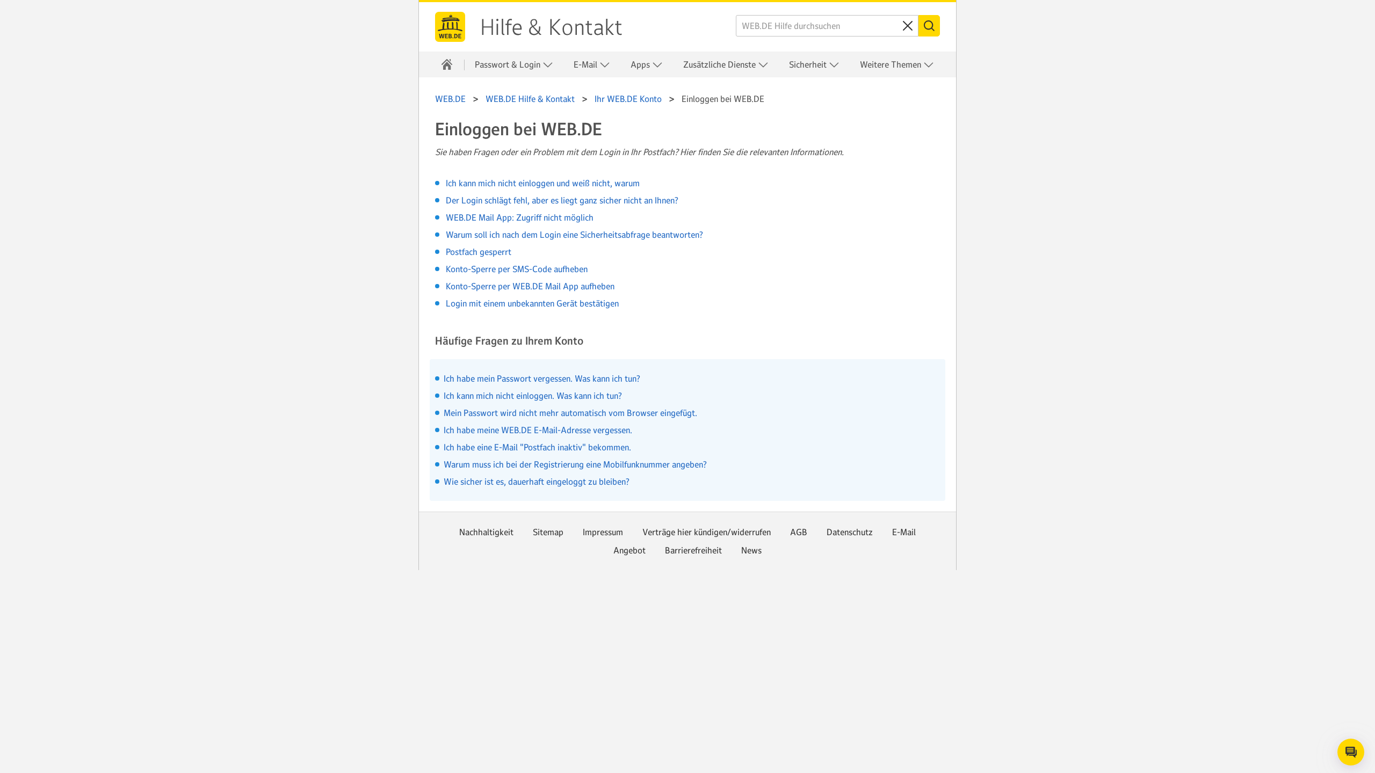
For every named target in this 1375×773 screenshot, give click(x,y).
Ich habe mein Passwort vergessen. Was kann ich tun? (542, 378)
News (751, 550)
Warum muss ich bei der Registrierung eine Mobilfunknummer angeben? (575, 464)
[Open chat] (1350, 752)
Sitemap (548, 532)
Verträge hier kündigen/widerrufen (706, 532)
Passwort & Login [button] (508, 64)
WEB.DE (450, 27)
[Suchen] (929, 26)
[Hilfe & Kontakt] (447, 64)
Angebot (629, 550)
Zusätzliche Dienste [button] (720, 64)
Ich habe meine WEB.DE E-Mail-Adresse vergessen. (538, 430)
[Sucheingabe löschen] (907, 25)
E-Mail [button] (586, 64)
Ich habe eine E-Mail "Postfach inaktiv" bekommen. (537, 447)
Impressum (603, 532)
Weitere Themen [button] (891, 64)
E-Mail (904, 532)
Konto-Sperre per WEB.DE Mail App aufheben (530, 286)
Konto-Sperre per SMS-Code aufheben (517, 269)
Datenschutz (850, 532)
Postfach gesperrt (478, 251)
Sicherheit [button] (809, 64)
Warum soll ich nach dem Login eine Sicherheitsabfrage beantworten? (574, 234)
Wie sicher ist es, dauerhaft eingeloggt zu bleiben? (536, 481)
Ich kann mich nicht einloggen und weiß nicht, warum (543, 183)
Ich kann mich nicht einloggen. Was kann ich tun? (533, 395)
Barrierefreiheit (693, 550)
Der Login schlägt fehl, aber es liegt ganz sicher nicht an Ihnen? (562, 200)
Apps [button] (641, 64)
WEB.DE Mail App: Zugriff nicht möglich (520, 217)
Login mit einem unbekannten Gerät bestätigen (532, 303)
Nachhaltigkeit (486, 532)
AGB (798, 532)
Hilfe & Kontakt (551, 27)
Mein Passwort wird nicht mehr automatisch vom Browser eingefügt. (570, 412)
